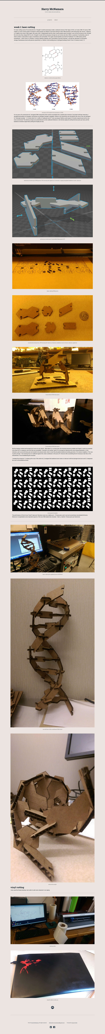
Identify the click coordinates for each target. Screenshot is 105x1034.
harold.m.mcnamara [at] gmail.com (57, 1022)
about (56, 20)
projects (49, 20)
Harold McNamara (35, 1022)
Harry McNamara (53, 9)
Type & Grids (74, 1022)
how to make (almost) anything (52, 12)
